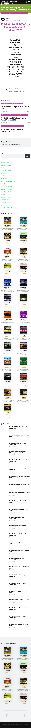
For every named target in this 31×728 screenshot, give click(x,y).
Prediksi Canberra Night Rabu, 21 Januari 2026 (18, 468)
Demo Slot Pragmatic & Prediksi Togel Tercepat (10, 3)
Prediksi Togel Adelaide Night (16, 103)
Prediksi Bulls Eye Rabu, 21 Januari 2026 (18, 625)
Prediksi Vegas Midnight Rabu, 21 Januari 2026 (18, 526)
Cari (2, 153)
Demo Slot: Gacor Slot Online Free (9, 181)
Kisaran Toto (23, 350)
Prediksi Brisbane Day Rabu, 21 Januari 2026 (17, 575)
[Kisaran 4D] (23, 364)
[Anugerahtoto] (7, 301)
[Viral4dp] (23, 317)
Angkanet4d (7, 271)
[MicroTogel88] (23, 333)
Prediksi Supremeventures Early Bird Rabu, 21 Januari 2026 (19, 477)
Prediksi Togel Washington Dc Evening (19, 13)
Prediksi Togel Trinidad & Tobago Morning (18, 114)
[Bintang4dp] (23, 285)
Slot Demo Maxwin (6, 165)
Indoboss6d (8, 335)
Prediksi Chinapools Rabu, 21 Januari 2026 (19, 551)
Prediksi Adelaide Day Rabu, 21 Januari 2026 (17, 559)
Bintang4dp (23, 287)
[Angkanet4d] (7, 270)
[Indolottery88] (7, 285)
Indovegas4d (7, 225)
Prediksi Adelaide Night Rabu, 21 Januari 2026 (18, 427)
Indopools (7, 256)
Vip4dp (8, 397)
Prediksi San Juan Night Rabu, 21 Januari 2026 (18, 584)
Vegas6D (23, 397)
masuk (8, 144)
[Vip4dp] (7, 395)
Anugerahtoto (8, 303)
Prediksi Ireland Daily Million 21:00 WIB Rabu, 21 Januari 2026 (18, 452)
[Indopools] (7, 254)
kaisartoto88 (23, 240)
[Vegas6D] (23, 395)
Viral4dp (23, 319)
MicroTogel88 (23, 335)
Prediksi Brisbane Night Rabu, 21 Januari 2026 (18, 460)
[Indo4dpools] (23, 223)
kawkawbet (23, 381)
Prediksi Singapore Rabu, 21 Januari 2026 (19, 501)
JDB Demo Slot (5, 173)
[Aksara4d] (23, 301)
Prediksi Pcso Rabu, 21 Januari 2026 (19, 484)
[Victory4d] (7, 364)
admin (8, 18)
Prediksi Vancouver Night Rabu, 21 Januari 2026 (18, 444)
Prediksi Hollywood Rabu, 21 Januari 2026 (19, 567)
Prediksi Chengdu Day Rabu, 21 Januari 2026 (17, 518)
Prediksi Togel (5, 13)
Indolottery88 (7, 287)
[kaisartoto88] (23, 239)
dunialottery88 (8, 319)
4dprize (23, 256)
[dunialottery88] (7, 317)
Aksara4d (23, 303)
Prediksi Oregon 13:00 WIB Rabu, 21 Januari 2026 (19, 600)
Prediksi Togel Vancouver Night (16, 126)
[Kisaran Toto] (23, 348)
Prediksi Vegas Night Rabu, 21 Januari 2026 (17, 616)
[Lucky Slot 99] (7, 380)
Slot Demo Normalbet (6, 189)
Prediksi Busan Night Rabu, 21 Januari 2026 (19, 493)
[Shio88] (7, 239)
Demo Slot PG (4, 205)
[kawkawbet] (23, 380)
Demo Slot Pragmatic (6, 170)
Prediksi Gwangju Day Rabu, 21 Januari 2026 (17, 534)
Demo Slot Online (5, 183)
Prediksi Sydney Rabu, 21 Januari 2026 (18, 592)
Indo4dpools (23, 225)
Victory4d (7, 366)
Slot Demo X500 (5, 194)
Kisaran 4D (23, 366)
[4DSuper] (7, 411)
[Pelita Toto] (7, 348)
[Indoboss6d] (7, 333)
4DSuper (7, 412)
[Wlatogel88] (23, 270)
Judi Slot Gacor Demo (6, 186)
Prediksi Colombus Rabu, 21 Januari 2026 (19, 509)
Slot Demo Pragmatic (6, 175)
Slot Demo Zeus (5, 162)
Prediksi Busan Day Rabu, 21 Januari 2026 (19, 542)
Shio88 (8, 240)
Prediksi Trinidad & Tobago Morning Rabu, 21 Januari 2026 (13, 119)
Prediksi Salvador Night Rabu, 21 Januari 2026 (18, 608)
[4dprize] (23, 254)
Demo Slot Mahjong (6, 202)
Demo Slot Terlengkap (6, 191)
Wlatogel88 (23, 271)
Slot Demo (3, 168)
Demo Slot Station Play (7, 207)
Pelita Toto (8, 350)
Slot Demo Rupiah (5, 199)
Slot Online (4, 178)
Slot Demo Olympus (6, 197)
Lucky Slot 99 (7, 381)
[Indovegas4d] (7, 223)
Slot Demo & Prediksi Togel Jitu (22, 724)
